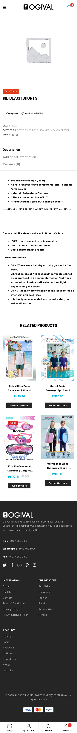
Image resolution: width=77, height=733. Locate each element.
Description (11, 149)
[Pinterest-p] (27, 565)
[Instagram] (34, 565)
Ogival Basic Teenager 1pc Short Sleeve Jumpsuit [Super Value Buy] (58, 388)
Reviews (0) (11, 164)
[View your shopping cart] (68, 7)
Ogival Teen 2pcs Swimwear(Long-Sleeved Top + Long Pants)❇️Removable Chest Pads (57, 466)
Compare (12, 113)
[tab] (38, 149)
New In (48, 130)
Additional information (19, 157)
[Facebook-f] (12, 565)
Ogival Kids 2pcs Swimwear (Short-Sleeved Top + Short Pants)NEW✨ (19, 388)
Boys (35, 130)
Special (65, 130)
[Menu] (7, 7)
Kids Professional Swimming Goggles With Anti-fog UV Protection (19, 469)
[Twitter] (5, 565)
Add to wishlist (34, 113)
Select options (19, 405)
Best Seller (24, 130)
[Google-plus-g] (19, 565)
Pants (56, 130)
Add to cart (19, 485)
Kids (41, 130)
